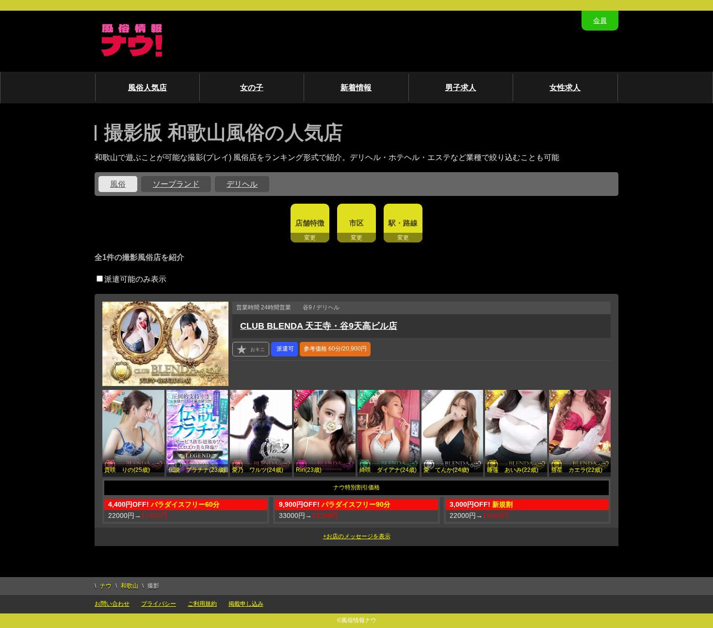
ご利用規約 (202, 603)
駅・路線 (403, 223)
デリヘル (242, 184)
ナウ (106, 585)
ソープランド (176, 184)
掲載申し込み (245, 603)
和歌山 (129, 585)
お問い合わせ (112, 603)
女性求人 (565, 87)
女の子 (251, 87)
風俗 (118, 184)
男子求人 (460, 87)
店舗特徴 (309, 223)
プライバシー (158, 603)
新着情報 (356, 87)
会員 (600, 20)
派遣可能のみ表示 (135, 279)
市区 (356, 223)
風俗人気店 (147, 87)
